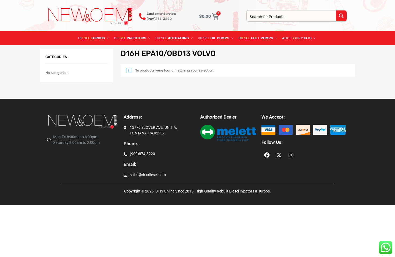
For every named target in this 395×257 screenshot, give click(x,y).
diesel (213, 38)
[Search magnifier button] (341, 15)
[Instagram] (291, 155)
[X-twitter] (279, 155)
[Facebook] (266, 155)
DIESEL (91, 38)
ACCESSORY (297, 38)
